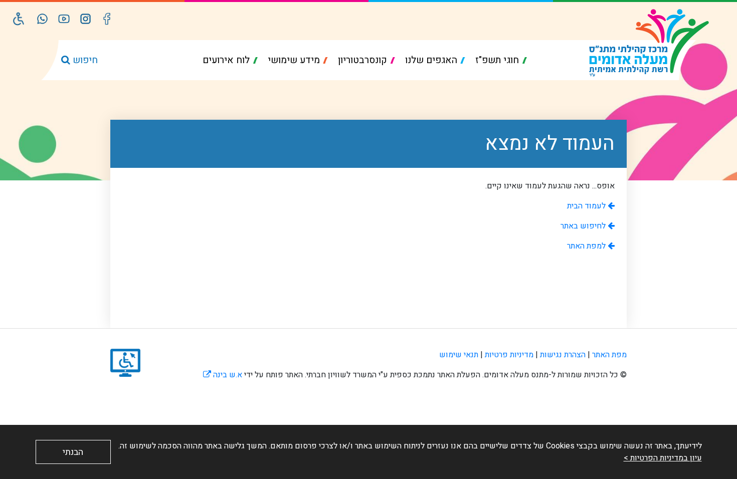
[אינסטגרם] (85, 19)
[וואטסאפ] (42, 19)
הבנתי (73, 452)
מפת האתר (609, 355)
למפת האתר (587, 246)
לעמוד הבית (587, 206)
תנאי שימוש (458, 355)
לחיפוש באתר (584, 226)
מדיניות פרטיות (509, 355)
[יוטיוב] (64, 19)
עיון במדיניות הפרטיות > (663, 458)
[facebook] (107, 19)
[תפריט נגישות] (19, 19)
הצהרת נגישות (563, 355)
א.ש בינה (222, 375)
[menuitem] (501, 60)
